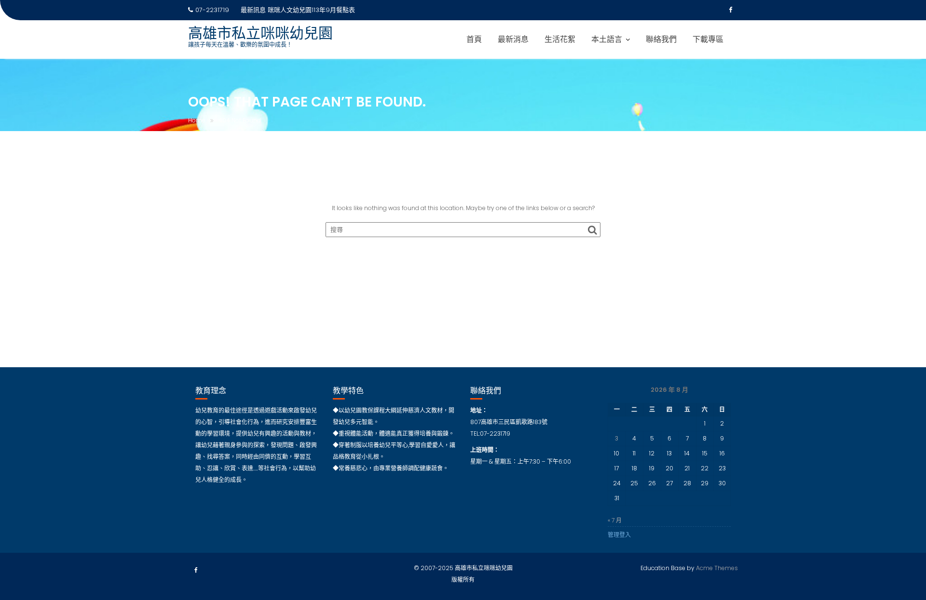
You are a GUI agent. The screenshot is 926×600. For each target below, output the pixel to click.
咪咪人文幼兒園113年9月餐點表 (311, 9)
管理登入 (619, 535)
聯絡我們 (661, 39)
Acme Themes (717, 568)
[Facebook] (730, 10)
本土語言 (606, 39)
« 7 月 (615, 520)
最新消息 (513, 39)
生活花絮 (560, 39)
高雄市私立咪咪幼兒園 (260, 33)
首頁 (474, 39)
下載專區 (708, 39)
